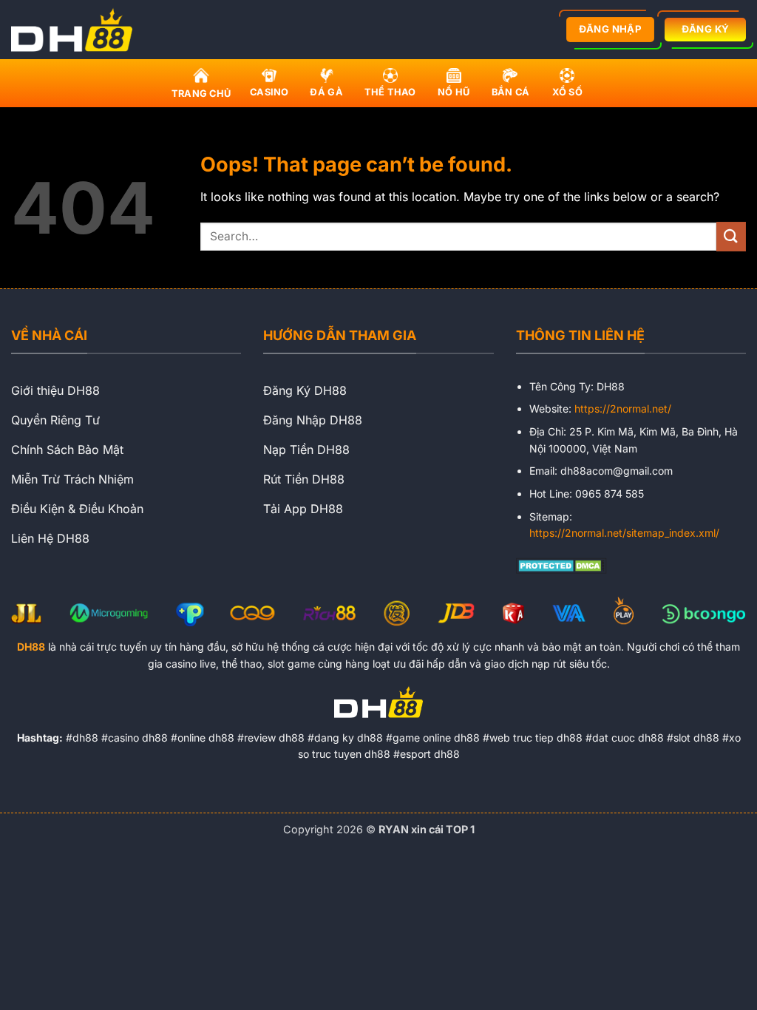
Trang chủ (201, 93)
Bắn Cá (511, 92)
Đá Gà (326, 92)
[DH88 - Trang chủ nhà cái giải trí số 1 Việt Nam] (76, 29)
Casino (269, 92)
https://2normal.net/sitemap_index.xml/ (624, 532)
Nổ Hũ (453, 92)
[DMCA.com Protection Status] (561, 564)
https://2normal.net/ (622, 408)
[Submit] (731, 236)
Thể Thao (390, 92)
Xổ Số (567, 92)
